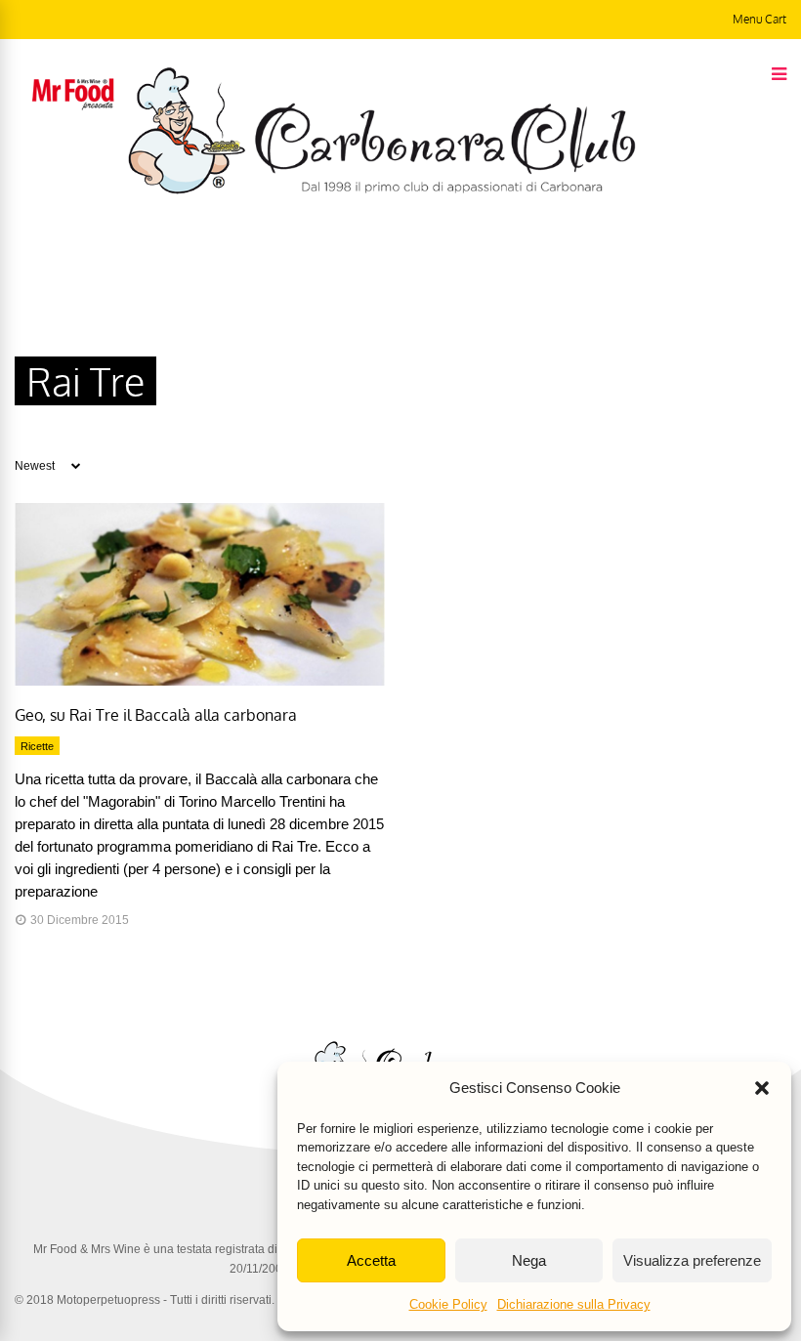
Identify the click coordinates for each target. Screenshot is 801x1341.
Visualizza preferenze (692, 1260)
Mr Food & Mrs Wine (87, 1249)
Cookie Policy (448, 1304)
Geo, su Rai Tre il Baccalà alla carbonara (156, 715)
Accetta (371, 1260)
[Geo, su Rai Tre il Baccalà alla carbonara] (200, 681)
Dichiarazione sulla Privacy (574, 1304)
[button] (762, 1088)
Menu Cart (759, 19)
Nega (529, 1260)
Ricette (37, 746)
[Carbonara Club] (381, 190)
